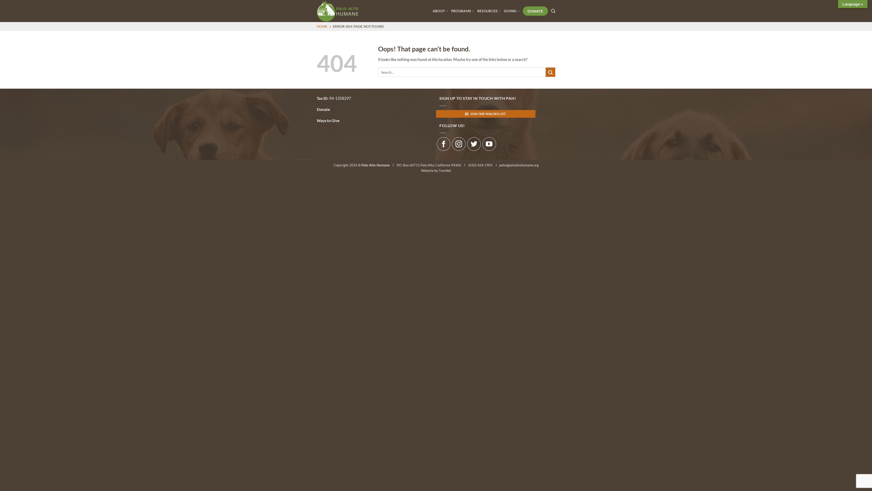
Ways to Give (328, 120)
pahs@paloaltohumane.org (519, 165)
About (439, 11)
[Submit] (550, 72)
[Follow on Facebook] (444, 144)
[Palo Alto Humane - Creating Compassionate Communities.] (344, 11)
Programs (461, 11)
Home (322, 26)
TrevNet (445, 170)
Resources (487, 11)
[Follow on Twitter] (474, 144)
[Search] (553, 11)
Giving (510, 11)
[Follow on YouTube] (489, 144)
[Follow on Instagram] (459, 144)
